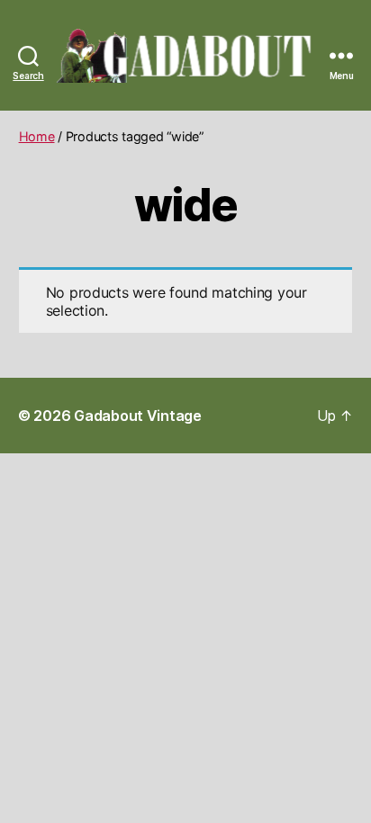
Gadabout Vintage (138, 416)
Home (37, 136)
